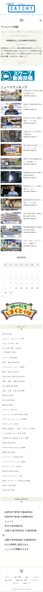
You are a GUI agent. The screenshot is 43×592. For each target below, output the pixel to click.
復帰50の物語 (8, 471)
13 (27, 279)
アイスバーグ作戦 (26, 31)
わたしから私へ (8, 343)
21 (32, 283)
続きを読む (21, 62)
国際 (4, 405)
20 (27, 283)
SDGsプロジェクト (10, 476)
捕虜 (18, 31)
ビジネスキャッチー (10, 367)
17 (11, 283)
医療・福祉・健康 (9, 381)
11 (16, 279)
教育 (4, 395)
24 (11, 288)
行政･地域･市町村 (9, 376)
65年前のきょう (25, 35)
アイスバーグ (12, 31)
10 (11, 279)
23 (5, 288)
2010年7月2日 (20, 44)
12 (21, 279)
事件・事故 (7, 362)
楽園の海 (6, 452)
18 (16, 283)
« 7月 (2, 296)
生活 (4, 334)
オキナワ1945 (15, 35)
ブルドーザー (37, 31)
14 (32, 279)
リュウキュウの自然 (10, 457)
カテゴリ (15, 583)
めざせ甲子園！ (8, 348)
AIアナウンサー (9, 466)
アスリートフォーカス (11, 462)
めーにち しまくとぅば (12, 419)
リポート (3, 31)
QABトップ (26, 583)
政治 (4, 400)
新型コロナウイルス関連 (12, 481)
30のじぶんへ (8, 424)
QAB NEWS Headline (24, 589)
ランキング (35, 580)
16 (5, 283)
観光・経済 (7, 372)
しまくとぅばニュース (11, 339)
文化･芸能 (6, 386)
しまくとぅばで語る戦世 (12, 414)
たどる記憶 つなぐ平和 (12, 433)
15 (37, 279)
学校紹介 (7, 352)
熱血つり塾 (7, 485)
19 (21, 283)
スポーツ (6, 358)
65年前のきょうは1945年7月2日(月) (21, 40)
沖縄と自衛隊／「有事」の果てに (16, 428)
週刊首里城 (7, 443)
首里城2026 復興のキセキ (13, 438)
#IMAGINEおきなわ (11, 447)
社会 (4, 490)
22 (37, 283)
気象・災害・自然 (9, 391)
